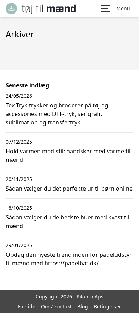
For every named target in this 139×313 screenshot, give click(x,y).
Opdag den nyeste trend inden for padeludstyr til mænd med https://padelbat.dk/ (69, 259)
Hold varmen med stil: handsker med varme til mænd (68, 155)
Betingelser (107, 306)
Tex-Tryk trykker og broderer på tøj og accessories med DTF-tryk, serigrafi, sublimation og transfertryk (57, 113)
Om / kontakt (56, 306)
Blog (82, 306)
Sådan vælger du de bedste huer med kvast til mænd (67, 221)
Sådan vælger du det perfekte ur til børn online (69, 188)
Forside (26, 306)
